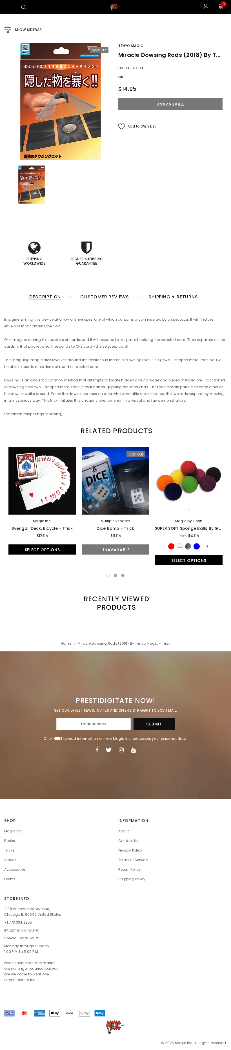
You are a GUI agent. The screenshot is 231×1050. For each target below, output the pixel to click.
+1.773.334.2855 (18, 922)
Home (66, 643)
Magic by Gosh (188, 521)
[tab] (115, 431)
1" (188, 511)
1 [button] (108, 575)
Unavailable (115, 550)
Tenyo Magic (131, 45)
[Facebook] (96, 749)
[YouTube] (133, 749)
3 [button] (123, 575)
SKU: (122, 77)
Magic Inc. (42, 521)
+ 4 (205, 546)
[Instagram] (121, 749)
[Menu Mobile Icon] (8, 7)
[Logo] (115, 7)
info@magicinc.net (21, 930)
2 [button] (115, 575)
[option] (60, 101)
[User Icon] (205, 7)
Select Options (42, 550)
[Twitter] (109, 749)
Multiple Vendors (115, 521)
